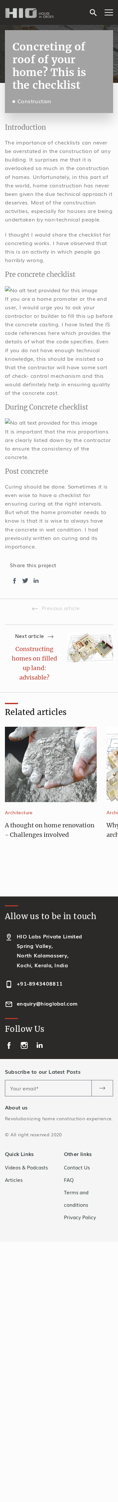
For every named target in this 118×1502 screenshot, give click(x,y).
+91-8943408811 (40, 983)
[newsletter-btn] (102, 1088)
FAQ (69, 1179)
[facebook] (9, 1044)
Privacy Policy (80, 1217)
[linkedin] (40, 1044)
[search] (93, 11)
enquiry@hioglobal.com (47, 1003)
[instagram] (25, 1044)
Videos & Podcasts (26, 1167)
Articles (14, 1179)
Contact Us (77, 1167)
